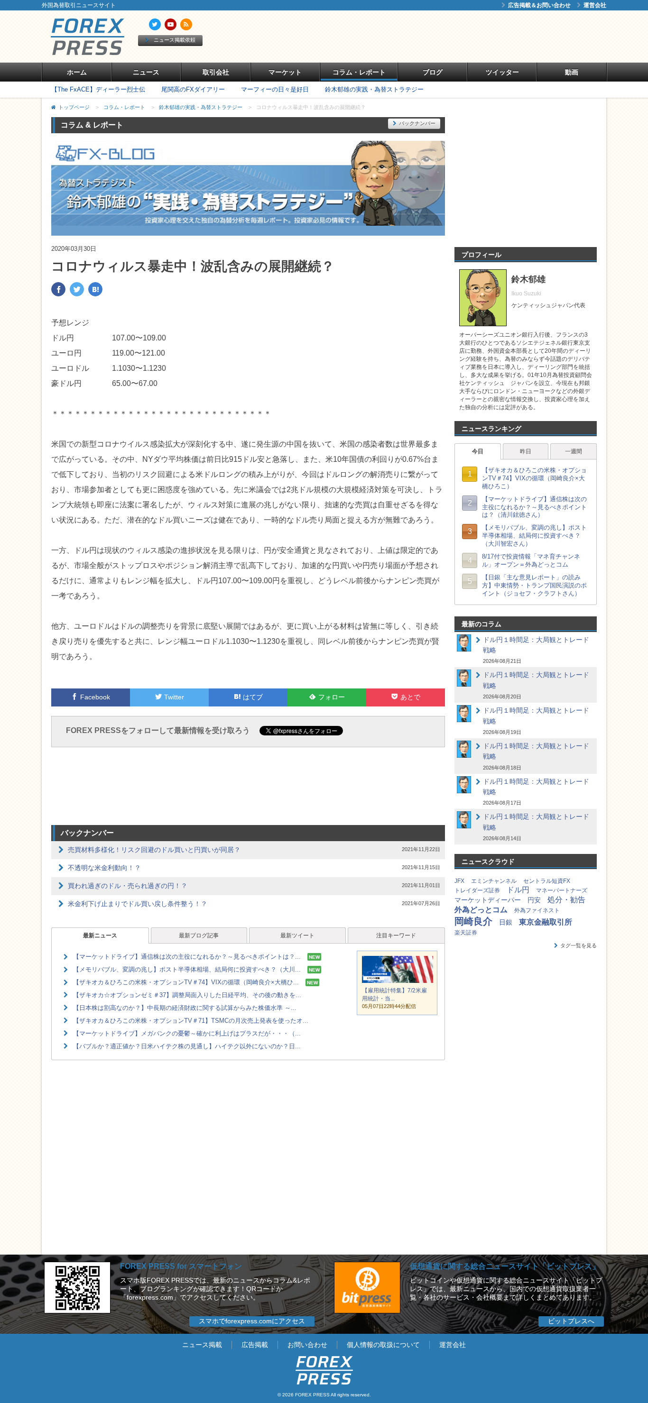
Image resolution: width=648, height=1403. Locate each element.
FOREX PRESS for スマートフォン (181, 1266)
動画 (571, 72)
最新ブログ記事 (199, 935)
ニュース (146, 72)
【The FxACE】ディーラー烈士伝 (98, 89)
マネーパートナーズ (561, 890)
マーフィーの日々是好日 (275, 89)
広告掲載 (254, 1344)
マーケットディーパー (487, 900)
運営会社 (594, 5)
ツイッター (502, 72)
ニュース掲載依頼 (174, 40)
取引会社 (216, 72)
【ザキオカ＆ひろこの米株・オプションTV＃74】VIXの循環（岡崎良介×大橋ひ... (186, 982)
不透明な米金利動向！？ (104, 867)
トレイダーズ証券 (477, 890)
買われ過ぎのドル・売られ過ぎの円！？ (127, 885)
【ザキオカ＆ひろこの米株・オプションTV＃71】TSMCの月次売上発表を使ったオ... (190, 1020)
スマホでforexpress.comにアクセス (252, 1321)
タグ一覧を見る (578, 945)
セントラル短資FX (546, 881)
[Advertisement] (433, 36)
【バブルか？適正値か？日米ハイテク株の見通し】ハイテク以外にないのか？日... (187, 1046)
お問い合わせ (307, 1344)
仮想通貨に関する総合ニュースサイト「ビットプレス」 (505, 1266)
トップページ (74, 107)
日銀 (505, 922)
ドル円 (518, 890)
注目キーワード (396, 935)
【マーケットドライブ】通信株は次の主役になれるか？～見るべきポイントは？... (187, 956)
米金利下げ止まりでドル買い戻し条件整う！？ (137, 904)
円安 (534, 900)
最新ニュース (100, 935)
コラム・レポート (359, 72)
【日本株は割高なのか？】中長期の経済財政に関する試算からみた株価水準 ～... (184, 1007)
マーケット (285, 72)
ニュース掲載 (202, 1344)
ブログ (433, 72)
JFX (459, 881)
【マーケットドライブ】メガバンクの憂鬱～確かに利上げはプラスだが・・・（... (187, 1033)
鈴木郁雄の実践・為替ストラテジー (374, 89)
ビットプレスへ (571, 1321)
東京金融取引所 (545, 922)
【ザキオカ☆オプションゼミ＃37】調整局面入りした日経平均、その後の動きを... (187, 995)
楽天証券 (465, 932)
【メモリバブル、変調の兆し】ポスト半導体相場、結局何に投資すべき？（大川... (187, 969)
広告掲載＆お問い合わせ (539, 5)
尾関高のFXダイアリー (193, 89)
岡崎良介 (473, 921)
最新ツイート (297, 935)
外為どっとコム (481, 910)
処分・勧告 (566, 900)
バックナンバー (417, 123)
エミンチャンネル (494, 881)
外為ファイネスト (537, 910)
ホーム (77, 72)
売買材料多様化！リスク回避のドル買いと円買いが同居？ (154, 849)
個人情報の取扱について (383, 1344)
